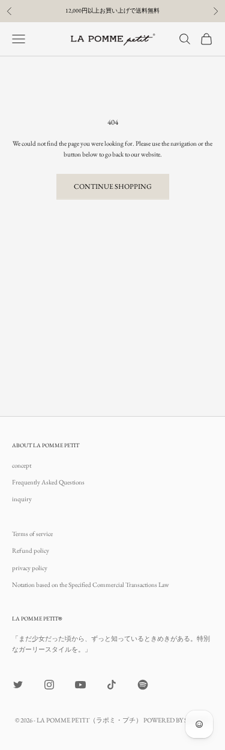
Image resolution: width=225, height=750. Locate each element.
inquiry (22, 499)
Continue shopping (113, 186)
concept (21, 465)
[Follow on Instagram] (49, 685)
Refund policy (30, 550)
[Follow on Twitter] (18, 685)
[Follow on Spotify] (143, 685)
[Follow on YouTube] (80, 685)
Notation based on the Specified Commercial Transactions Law (90, 584)
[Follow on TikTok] (112, 685)
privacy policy (29, 568)
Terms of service (32, 533)
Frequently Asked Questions (48, 482)
